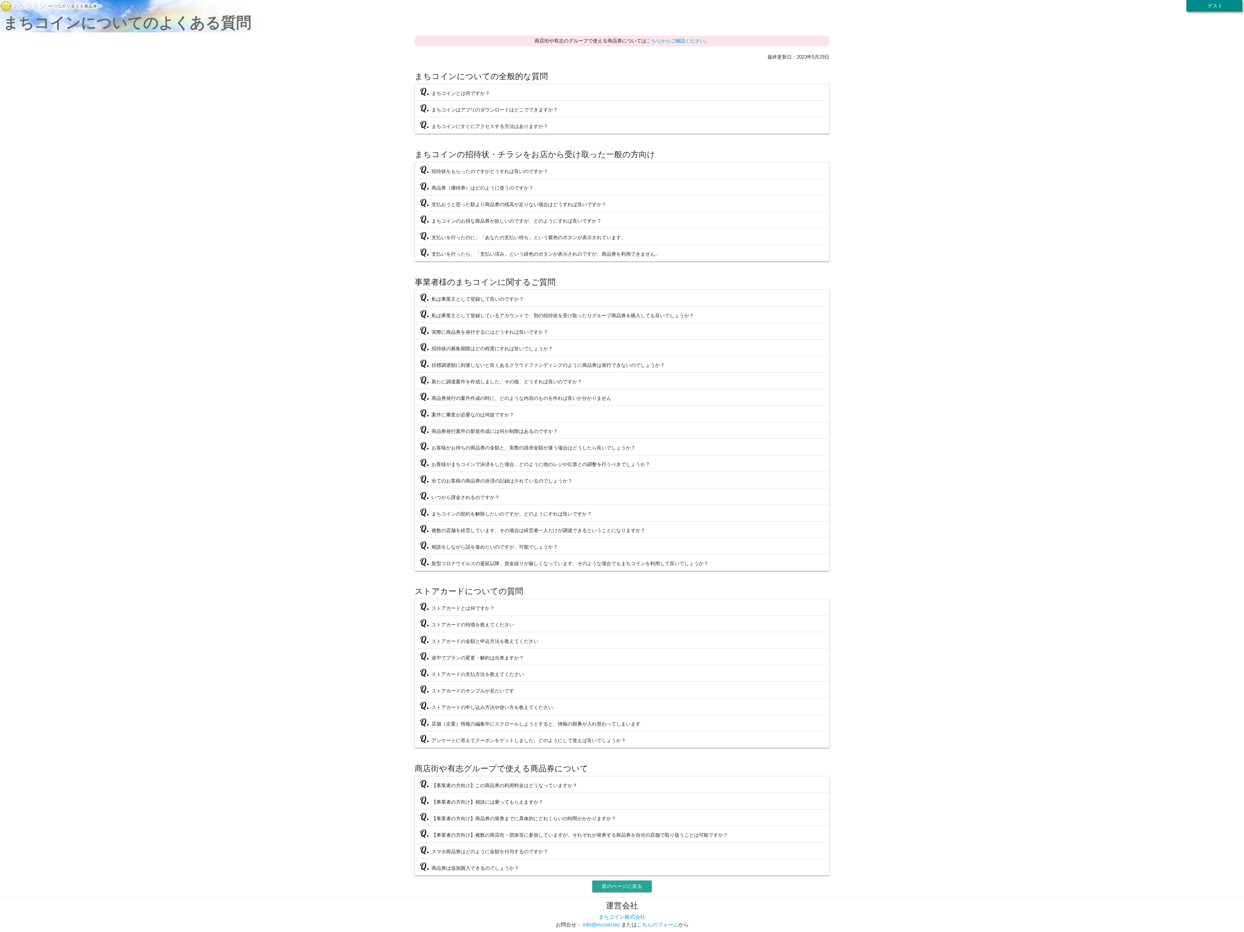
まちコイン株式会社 (622, 917)
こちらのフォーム (657, 924)
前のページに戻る (622, 886)
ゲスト (1214, 5)
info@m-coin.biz (601, 924)
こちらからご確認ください (675, 40)
